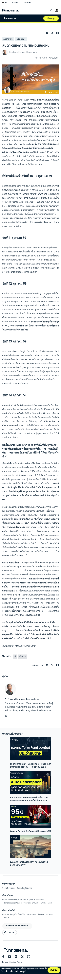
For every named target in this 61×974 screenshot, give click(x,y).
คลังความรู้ (7, 39)
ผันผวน (22, 657)
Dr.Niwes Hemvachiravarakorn (22, 699)
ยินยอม (53, 970)
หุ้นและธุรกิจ (21, 39)
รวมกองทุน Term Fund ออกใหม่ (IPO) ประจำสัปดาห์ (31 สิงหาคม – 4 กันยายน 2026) (30, 765)
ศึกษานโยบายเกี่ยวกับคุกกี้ (16, 971)
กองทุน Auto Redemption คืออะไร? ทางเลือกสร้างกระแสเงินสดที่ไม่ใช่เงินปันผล (29, 799)
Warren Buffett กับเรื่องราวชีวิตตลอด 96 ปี (30, 831)
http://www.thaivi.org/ (25, 646)
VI (15, 657)
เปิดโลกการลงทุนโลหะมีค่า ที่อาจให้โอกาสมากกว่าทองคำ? (29, 863)
